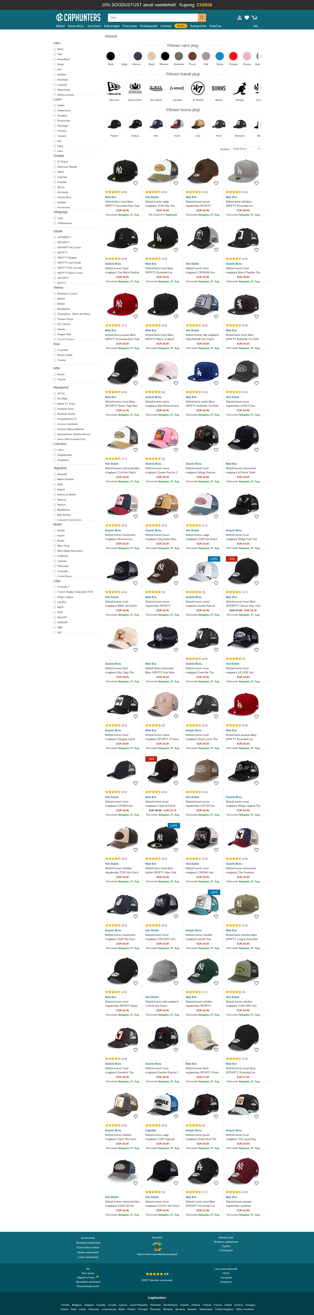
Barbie (61, 303)
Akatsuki (62, 474)
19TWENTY (64, 237)
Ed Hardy (62, 192)
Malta (121, 1309)
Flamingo (62, 125)
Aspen (61, 535)
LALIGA (61, 602)
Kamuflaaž (63, 59)
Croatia (112, 1304)
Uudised (165, 26)
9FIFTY (61, 283)
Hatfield (61, 202)
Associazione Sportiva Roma (73, 434)
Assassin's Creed (67, 293)
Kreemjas (62, 79)
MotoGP (62, 617)
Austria (65, 1304)
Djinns (61, 187)
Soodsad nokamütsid (88, 1242)
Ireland (64, 1309)
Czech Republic (139, 1304)
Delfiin (61, 105)
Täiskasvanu (64, 223)
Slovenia (180, 1309)
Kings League (65, 596)
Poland (131, 1309)
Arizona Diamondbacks (70, 429)
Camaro (62, 560)
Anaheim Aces (65, 408)
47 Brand (62, 161)
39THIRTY (63, 242)
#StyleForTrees (86, 1277)
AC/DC (61, 530)
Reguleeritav (64, 454)
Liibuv (60, 449)
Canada (101, 1304)
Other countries (245, 1309)
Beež (60, 49)
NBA (60, 627)
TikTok (226, 1273)
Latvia (82, 1309)
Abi (255, 26)
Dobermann (64, 110)
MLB (60, 612)
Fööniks (62, 130)
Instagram (226, 1281)
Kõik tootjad (111, 26)
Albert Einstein (65, 479)
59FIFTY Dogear (67, 257)
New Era (110, 197)
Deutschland (170, 1304)
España (184, 1304)
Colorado (62, 571)
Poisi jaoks (130, 26)
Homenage (63, 207)
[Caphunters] (88, 17)
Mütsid (60, 26)
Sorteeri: (225, 149)
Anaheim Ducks (66, 413)
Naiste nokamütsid (88, 1252)
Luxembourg (108, 1309)
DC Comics (63, 324)
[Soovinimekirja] (136, 183)
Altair (60, 484)
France (218, 1304)
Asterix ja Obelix (66, 494)
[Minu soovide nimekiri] (246, 17)
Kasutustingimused (88, 1286)
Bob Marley (64, 514)
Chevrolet (63, 566)
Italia (73, 1309)
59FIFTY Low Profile (69, 262)
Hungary (250, 1304)
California (62, 555)
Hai (59, 141)
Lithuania (93, 1309)
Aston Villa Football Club (71, 439)
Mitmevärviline (65, 94)
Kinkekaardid (148, 26)
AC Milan (62, 398)
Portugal (143, 1309)
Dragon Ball (64, 334)
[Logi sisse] (239, 17)
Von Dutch (94, 26)
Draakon (62, 115)
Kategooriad (198, 26)
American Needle (67, 166)
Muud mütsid (64, 355)
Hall (59, 54)
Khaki (60, 64)
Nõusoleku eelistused (88, 1281)
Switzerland (206, 1309)
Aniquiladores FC (67, 418)
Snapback (63, 459)
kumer (61, 374)
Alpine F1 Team (66, 403)
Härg (60, 146)
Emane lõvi (63, 120)
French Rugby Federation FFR (75, 591)
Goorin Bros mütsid (88, 1247)
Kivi (59, 69)
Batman (61, 499)
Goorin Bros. (76, 26)
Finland (207, 1304)
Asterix (61, 298)
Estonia (196, 1304)
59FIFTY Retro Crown (70, 272)
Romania (155, 1309)
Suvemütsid (88, 1237)
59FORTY (63, 277)
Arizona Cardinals (67, 424)
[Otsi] (202, 18)
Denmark (155, 1304)
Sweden (192, 1309)
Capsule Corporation (69, 519)
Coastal (61, 182)
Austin (60, 540)
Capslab (62, 176)
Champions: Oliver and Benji (73, 313)
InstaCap (215, 26)
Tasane (61, 379)
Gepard (61, 135)
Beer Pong (63, 545)
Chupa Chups (65, 319)
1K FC (61, 393)
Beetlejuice (63, 308)
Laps (60, 218)
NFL (59, 632)
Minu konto (88, 1273)
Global (228, 1304)
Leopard (62, 84)
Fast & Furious (65, 339)
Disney (61, 329)
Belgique (77, 1304)
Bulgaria (89, 1304)
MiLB (60, 607)
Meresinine (63, 89)
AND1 (60, 171)
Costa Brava (64, 576)
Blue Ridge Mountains (70, 550)
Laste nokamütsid (88, 1257)
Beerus (61, 504)
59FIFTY (62, 252)
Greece (238, 1304)
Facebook (226, 1277)
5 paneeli (62, 349)
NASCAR (62, 622)
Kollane (61, 74)
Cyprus (123, 1304)
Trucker (61, 360)
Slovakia (168, 1309)
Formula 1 (63, 586)
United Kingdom (224, 1309)
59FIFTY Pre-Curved (69, 267)
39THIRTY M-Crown (69, 247)
